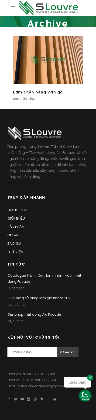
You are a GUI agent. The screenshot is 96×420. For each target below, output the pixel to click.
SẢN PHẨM (15, 226)
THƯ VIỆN (15, 251)
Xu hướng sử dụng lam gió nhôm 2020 (39, 297)
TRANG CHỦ (17, 210)
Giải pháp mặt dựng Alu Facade (34, 314)
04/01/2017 (15, 321)
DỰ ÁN (13, 235)
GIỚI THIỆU (16, 218)
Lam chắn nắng (24, 99)
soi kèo (38, 182)
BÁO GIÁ (14, 243)
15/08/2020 (15, 288)
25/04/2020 (16, 305)
